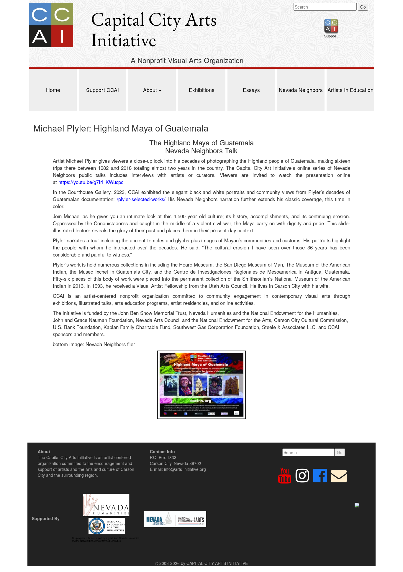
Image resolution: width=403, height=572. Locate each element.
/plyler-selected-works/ (141, 199)
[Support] (331, 25)
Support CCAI (102, 89)
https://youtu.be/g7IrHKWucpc (90, 181)
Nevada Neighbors (301, 89)
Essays (251, 89)
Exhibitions (201, 89)
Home (53, 89)
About (150, 89)
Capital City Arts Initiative (154, 29)
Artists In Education (350, 89)
